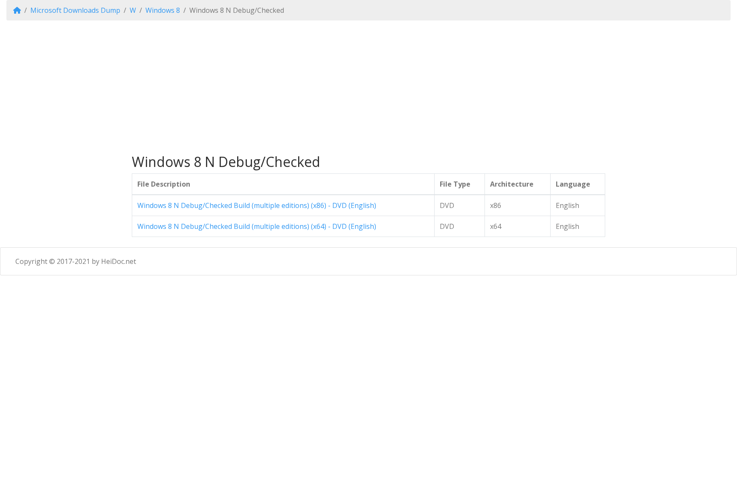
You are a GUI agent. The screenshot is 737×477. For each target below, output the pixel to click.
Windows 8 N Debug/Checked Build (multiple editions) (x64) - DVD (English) (256, 226)
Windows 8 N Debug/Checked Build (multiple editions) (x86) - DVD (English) (256, 205)
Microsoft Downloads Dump (75, 10)
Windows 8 (162, 10)
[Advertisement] (368, 87)
